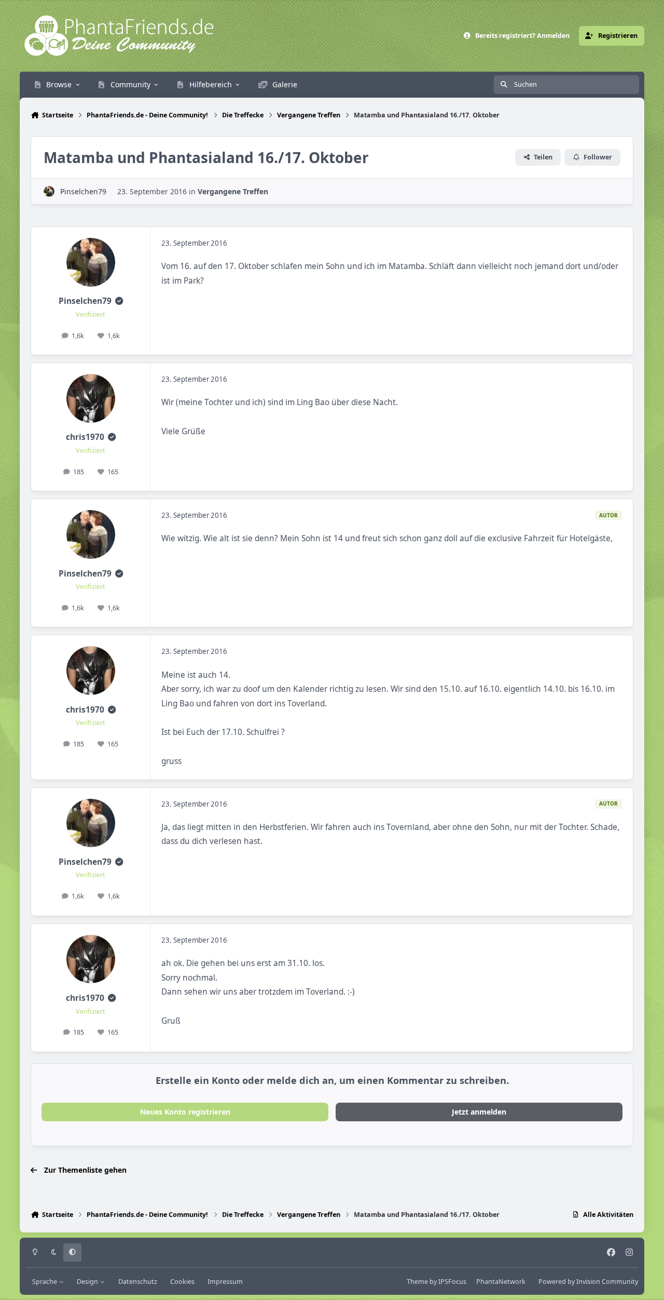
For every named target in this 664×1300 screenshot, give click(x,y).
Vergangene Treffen (233, 191)
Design (88, 1281)
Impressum (225, 1281)
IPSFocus (452, 1281)
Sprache (45, 1281)
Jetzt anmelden (479, 1112)
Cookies (182, 1281)
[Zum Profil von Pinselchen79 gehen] (49, 191)
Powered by (588, 1281)
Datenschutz (137, 1281)
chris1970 (85, 437)
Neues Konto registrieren (185, 1112)
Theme (417, 1281)
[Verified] (119, 301)
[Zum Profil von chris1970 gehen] (90, 398)
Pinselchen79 (83, 191)
